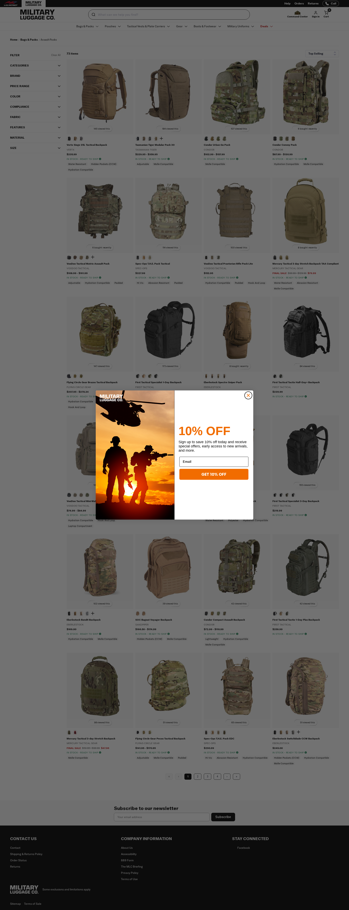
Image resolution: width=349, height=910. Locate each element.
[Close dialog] (248, 395)
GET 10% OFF (213, 474)
